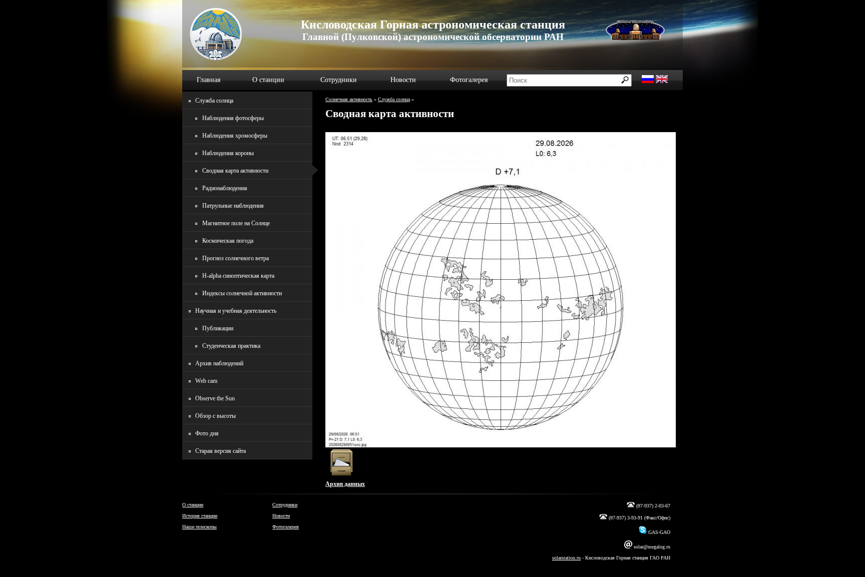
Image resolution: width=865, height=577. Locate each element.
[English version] (662, 81)
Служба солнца (394, 99)
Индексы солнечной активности (242, 293)
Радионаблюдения (224, 188)
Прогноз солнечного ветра (235, 258)
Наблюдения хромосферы (234, 135)
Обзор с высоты (215, 415)
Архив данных (345, 483)
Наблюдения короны (228, 153)
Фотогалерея (469, 80)
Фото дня (207, 433)
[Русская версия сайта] (648, 81)
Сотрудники (338, 80)
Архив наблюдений (219, 363)
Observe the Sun (215, 398)
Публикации (217, 328)
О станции (268, 80)
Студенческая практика (231, 345)
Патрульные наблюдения (233, 205)
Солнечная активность (348, 99)
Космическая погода (227, 240)
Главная (208, 80)
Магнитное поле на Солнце (236, 223)
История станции (199, 515)
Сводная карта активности (235, 170)
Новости (403, 80)
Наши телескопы (199, 526)
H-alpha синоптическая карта (238, 275)
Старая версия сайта (220, 450)
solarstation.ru (566, 557)
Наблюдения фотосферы (233, 118)
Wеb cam (206, 380)
